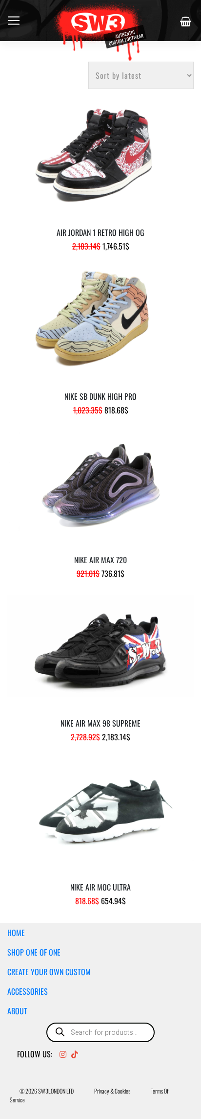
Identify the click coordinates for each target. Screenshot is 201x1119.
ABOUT (17, 1011)
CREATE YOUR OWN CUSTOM (49, 972)
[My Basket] (187, 21)
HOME (16, 932)
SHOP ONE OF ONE (33, 952)
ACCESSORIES (27, 991)
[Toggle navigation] (13, 20)
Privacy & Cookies (112, 1091)
